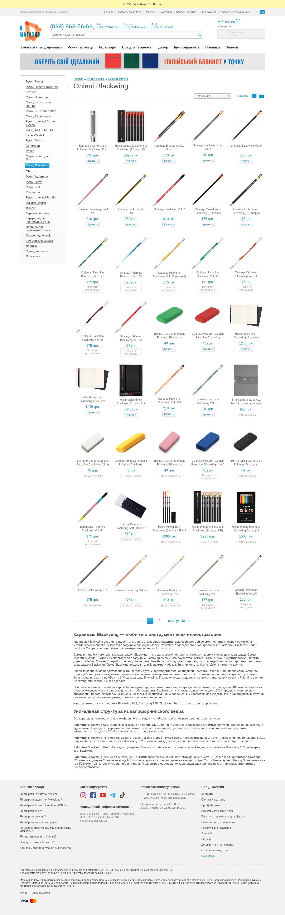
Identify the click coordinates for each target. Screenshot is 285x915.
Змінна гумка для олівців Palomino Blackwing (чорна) (246, 464)
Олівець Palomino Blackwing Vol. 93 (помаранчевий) (246, 276)
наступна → (178, 620)
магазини (166, 12)
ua (262, 12)
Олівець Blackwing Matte (246, 145)
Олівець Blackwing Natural (131, 590)
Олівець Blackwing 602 (92, 590)
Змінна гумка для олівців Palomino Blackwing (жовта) (131, 464)
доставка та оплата (129, 12)
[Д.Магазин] (31, 31)
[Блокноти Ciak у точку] (142, 61)
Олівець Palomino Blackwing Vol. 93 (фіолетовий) (92, 339)
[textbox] (123, 35)
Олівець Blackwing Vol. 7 (169, 209)
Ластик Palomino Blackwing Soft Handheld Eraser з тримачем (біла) (131, 528)
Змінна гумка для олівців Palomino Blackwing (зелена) (169, 337)
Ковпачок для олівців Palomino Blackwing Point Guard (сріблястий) (92, 149)
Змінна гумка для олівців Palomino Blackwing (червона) (208, 337)
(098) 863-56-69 (71, 26)
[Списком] (261, 96)
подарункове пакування (235, 12)
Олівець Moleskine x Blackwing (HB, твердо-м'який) (246, 213)
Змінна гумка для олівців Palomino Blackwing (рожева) (169, 464)
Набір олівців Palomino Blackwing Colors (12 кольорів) (246, 530)
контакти (151, 12)
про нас (108, 12)
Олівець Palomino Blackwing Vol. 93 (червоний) (131, 340)
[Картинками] (254, 96)
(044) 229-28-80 (107, 870)
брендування (208, 12)
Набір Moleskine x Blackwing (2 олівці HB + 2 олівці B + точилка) (169, 530)
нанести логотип (186, 12)
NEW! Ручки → (142, 4)
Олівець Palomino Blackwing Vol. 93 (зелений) (208, 276)
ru (256, 12)
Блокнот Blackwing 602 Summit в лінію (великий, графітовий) (246, 403)
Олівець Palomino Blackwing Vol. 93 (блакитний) (131, 276)
